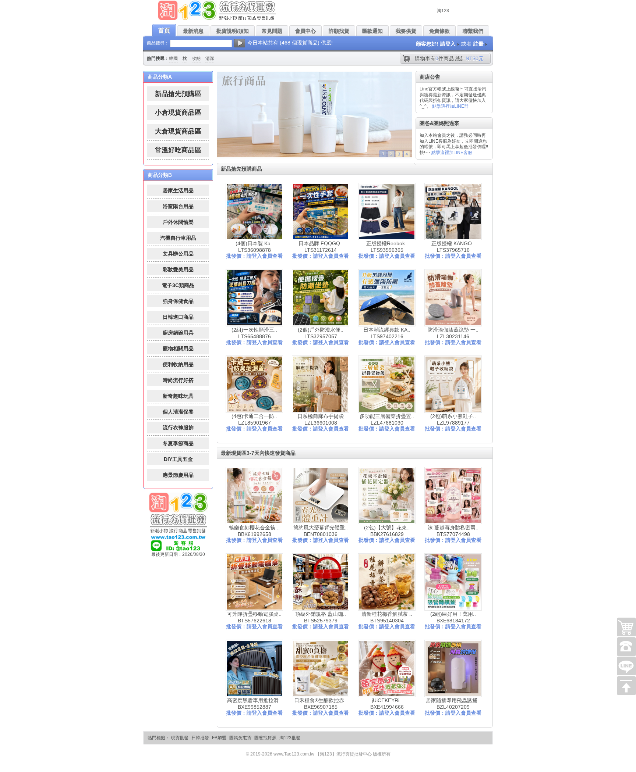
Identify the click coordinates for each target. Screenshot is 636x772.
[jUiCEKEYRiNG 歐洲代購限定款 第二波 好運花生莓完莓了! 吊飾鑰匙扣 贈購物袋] (386, 668)
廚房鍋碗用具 (178, 333)
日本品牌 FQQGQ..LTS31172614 (320, 246)
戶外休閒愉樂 (178, 222)
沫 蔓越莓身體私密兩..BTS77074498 (453, 531)
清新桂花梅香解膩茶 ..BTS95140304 (386, 617)
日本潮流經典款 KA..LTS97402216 (386, 333)
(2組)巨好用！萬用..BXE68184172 (453, 617)
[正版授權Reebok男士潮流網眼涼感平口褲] (386, 211)
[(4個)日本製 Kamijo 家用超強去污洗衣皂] (254, 211)
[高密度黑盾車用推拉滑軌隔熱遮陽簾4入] (254, 668)
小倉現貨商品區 (178, 112)
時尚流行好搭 (178, 380)
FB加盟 (219, 737)
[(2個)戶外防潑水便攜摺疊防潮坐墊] (320, 297)
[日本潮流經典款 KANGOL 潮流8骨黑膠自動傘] (386, 297)
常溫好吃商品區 (178, 150)
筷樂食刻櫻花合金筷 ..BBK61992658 (254, 531)
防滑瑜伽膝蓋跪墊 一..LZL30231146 (453, 333)
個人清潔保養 (178, 412)
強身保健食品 (178, 301)
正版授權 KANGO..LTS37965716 (453, 246)
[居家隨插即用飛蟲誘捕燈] (453, 668)
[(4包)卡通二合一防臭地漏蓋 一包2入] (254, 384)
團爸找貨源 (265, 737)
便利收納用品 (178, 364)
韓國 (173, 58)
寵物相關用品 (178, 348)
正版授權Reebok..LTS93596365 (387, 246)
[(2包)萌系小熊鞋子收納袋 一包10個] (453, 384)
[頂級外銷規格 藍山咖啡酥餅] (320, 582)
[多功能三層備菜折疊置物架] (386, 384)
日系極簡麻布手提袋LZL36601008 (320, 419)
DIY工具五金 (178, 459)
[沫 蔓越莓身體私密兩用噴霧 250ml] (453, 495)
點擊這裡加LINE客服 (451, 152)
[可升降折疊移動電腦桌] (254, 582)
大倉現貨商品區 (178, 131)
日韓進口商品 (178, 317)
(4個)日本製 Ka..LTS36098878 (254, 246)
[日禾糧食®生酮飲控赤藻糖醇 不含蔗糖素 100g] (320, 668)
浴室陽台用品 (178, 206)
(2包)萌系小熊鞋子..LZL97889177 (453, 419)
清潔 (209, 58)
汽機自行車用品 (178, 238)
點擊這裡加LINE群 (450, 106)
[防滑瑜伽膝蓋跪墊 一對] (453, 297)
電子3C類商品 (178, 285)
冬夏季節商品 (178, 443)
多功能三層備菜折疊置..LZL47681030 (387, 419)
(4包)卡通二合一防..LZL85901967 (254, 419)
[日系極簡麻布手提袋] (320, 384)
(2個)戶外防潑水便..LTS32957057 (320, 333)
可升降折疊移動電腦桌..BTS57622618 (254, 617)
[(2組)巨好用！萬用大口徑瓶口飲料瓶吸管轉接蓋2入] (453, 582)
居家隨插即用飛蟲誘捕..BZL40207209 (453, 703)
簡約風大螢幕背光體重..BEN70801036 (320, 531)
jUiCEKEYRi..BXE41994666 (387, 703)
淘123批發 (289, 737)
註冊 (478, 44)
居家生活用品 (178, 190)
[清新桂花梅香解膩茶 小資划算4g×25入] (386, 582)
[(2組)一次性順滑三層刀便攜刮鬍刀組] (254, 297)
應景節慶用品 (178, 475)
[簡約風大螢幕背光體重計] (320, 495)
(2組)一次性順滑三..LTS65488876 (254, 333)
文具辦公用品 (178, 254)
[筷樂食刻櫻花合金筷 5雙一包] (254, 495)
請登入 (448, 44)
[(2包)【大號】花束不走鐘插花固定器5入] (386, 495)
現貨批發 (179, 737)
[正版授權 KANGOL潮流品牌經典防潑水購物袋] (453, 211)
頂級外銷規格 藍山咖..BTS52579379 (320, 617)
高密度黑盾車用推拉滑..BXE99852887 (254, 703)
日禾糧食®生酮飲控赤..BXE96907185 (320, 703)
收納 (196, 58)
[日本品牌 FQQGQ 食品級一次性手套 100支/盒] (320, 211)
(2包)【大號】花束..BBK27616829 (387, 531)
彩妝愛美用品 (178, 269)
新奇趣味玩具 (178, 396)
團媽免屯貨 (240, 737)
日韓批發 (200, 737)
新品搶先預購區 (178, 93)
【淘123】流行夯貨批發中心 (343, 754)
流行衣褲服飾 (178, 427)
